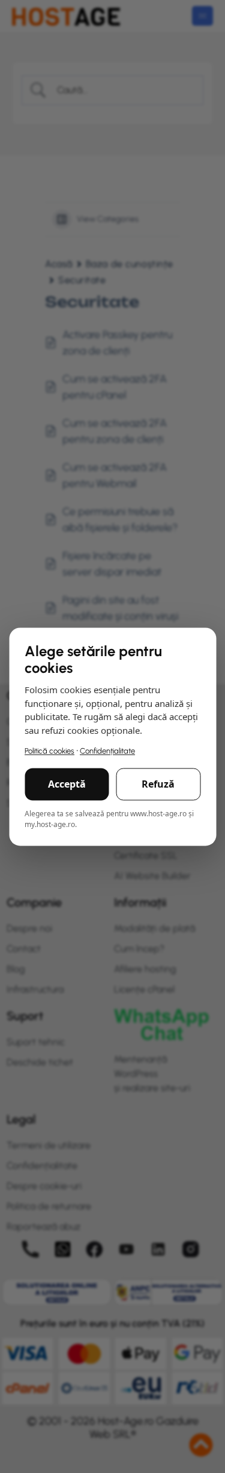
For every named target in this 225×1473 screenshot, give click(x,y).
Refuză (158, 784)
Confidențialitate (107, 751)
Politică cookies (49, 751)
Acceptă (67, 784)
